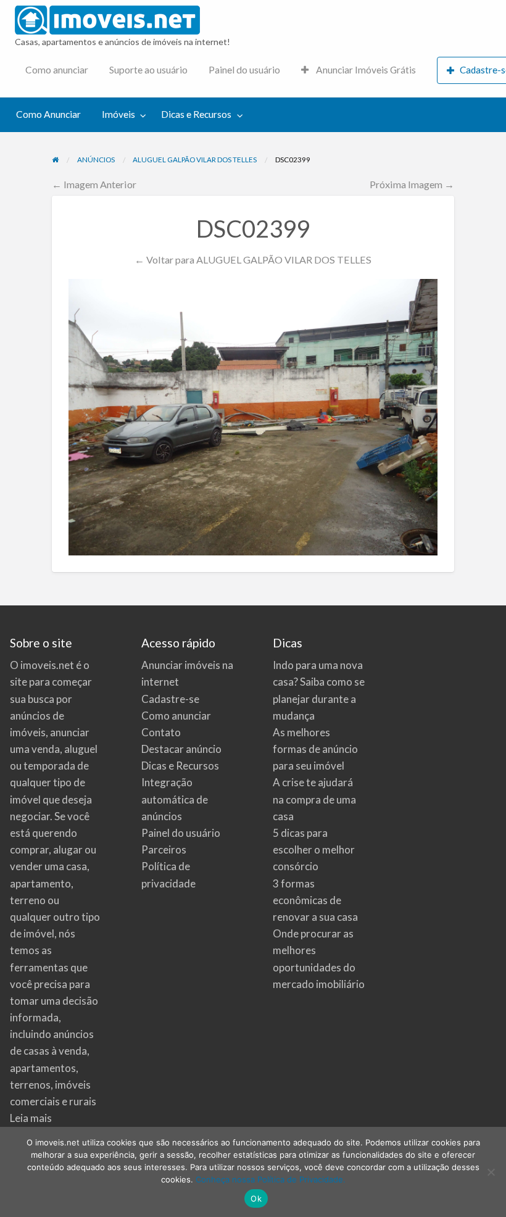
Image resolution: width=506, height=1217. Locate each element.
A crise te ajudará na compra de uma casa (314, 799)
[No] (490, 1172)
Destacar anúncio (181, 748)
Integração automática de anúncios (174, 799)
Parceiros (163, 849)
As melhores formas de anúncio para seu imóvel (315, 749)
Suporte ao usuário (148, 69)
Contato (161, 732)
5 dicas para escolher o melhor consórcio (314, 849)
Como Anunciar (48, 114)
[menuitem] (57, 70)
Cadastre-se (170, 698)
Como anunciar (56, 69)
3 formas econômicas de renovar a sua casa (315, 900)
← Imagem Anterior (94, 184)
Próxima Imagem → (412, 184)
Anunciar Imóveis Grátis (365, 69)
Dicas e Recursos (196, 114)
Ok (256, 1198)
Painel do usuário (244, 69)
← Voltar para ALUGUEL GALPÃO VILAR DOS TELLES (253, 259)
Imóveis (118, 114)
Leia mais (31, 1117)
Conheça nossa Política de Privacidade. (271, 1179)
